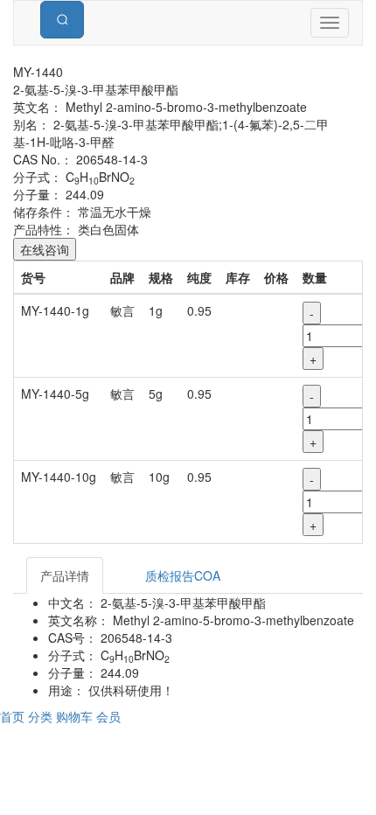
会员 (108, 716)
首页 (14, 716)
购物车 (76, 716)
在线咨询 (44, 249)
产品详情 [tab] (64, 575)
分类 (42, 716)
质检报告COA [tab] (182, 575)
